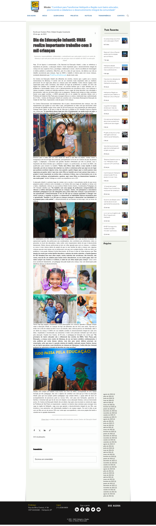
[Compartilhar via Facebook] (34, 430)
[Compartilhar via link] (50, 430)
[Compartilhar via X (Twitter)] (39, 430)
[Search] (128, 15)
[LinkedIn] (77, 509)
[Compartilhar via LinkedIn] (45, 430)
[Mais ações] (95, 33)
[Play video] (64, 220)
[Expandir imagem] (55, 279)
